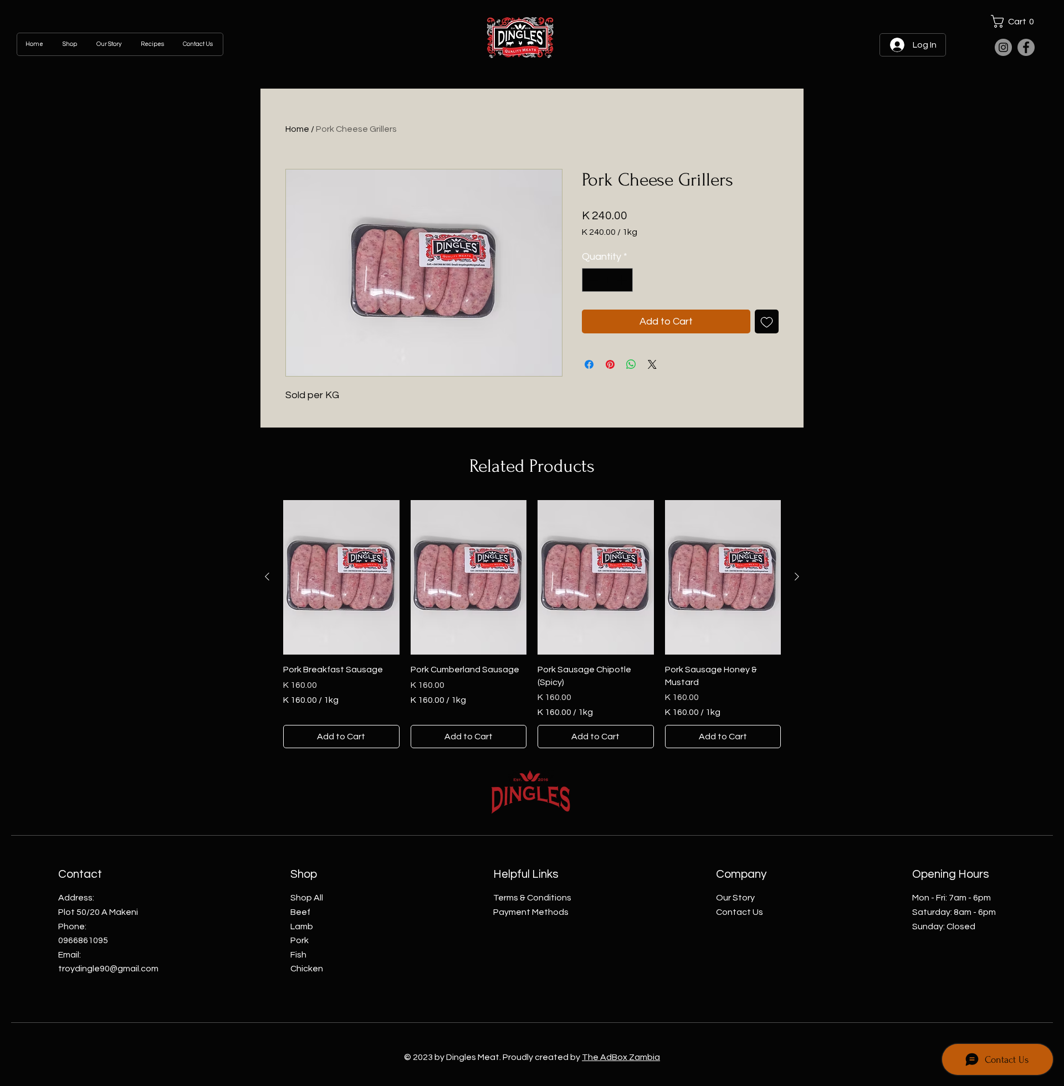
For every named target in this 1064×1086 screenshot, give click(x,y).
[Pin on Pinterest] (610, 364)
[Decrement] (592, 280)
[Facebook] (1026, 47)
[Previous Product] (267, 576)
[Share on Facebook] (589, 364)
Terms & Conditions (532, 897)
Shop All (306, 897)
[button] (1015, 21)
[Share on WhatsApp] (631, 364)
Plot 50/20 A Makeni (98, 912)
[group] (532, 624)
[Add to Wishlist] (767, 321)
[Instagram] (1003, 47)
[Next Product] (797, 576)
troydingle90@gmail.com (108, 968)
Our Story (735, 897)
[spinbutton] (607, 280)
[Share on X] (652, 364)
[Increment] (622, 280)
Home (297, 129)
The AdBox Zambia (621, 1057)
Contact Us (739, 912)
